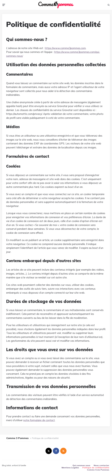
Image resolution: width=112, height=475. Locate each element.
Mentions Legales (70, 467)
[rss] (63, 451)
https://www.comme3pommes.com (65, 48)
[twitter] (48, 451)
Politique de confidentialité (95, 467)
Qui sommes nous (81, 465)
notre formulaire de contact (39, 420)
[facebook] (56, 451)
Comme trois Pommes (98, 470)
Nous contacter (101, 465)
